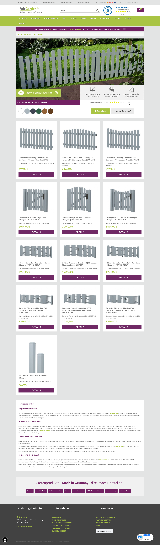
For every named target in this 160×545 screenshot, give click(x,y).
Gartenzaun (35, 18)
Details (36, 174)
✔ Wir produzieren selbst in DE (28, 2)
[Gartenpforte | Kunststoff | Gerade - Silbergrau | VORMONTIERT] (36, 199)
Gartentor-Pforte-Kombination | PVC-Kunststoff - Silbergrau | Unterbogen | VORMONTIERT (120, 310)
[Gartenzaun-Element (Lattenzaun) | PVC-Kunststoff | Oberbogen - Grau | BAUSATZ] (80, 139)
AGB (54, 534)
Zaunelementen (44, 431)
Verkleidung (111, 491)
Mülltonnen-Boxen (95, 491)
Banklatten (125, 491)
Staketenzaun (104, 460)
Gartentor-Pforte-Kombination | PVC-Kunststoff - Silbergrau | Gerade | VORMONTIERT (33, 310)
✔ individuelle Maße (48, 2)
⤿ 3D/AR (127, 18)
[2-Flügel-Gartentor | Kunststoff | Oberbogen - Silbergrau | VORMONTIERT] (80, 251)
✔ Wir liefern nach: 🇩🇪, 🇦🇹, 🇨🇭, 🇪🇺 (105, 2)
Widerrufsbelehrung (61, 528)
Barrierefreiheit (59, 531)
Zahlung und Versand (61, 525)
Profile (83, 18)
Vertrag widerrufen (104, 531)
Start (20, 34)
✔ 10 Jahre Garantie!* (84, 2)
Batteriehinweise (103, 523)
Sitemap (99, 525)
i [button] (124, 29)
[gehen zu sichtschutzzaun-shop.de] (32, 10)
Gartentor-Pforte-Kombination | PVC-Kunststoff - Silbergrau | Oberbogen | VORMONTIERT (76, 310)
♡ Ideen (117, 18)
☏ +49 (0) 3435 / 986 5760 (129, 2)
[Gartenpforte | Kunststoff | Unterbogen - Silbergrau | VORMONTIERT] (123, 199)
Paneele (93, 18)
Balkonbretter (55, 491)
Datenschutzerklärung (62, 523)
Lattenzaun (38, 34)
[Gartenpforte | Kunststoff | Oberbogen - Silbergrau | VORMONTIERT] (80, 199)
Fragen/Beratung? (122, 111)
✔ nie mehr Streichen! (65, 2)
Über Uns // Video (59, 520)
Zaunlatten (119, 446)
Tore (68, 491)
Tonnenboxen (105, 18)
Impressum (56, 517)
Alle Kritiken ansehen (24, 526)
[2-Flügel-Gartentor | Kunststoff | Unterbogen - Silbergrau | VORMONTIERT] (123, 251)
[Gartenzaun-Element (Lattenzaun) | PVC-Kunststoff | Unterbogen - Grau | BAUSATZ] (123, 139)
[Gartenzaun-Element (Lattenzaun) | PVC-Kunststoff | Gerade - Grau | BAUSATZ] (36, 139)
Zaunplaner (101, 111)
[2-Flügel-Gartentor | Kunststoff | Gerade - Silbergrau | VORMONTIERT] (36, 251)
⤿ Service (22, 23)
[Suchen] (97, 10)
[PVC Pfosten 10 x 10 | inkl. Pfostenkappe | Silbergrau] (36, 355)
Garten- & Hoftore (51, 18)
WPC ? (64, 18)
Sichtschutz (23, 18)
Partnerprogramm (104, 520)
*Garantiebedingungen (105, 517)
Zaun (30, 491)
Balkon (73, 18)
